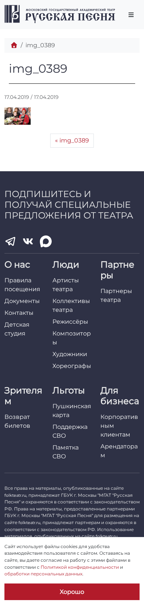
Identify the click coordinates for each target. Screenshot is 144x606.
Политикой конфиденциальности (80, 567)
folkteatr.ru (15, 495)
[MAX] (46, 241)
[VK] (28, 241)
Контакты (19, 312)
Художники (69, 354)
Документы (22, 300)
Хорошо (72, 591)
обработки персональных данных (43, 573)
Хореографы (71, 365)
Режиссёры (70, 321)
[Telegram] (10, 241)
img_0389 (74, 140)
